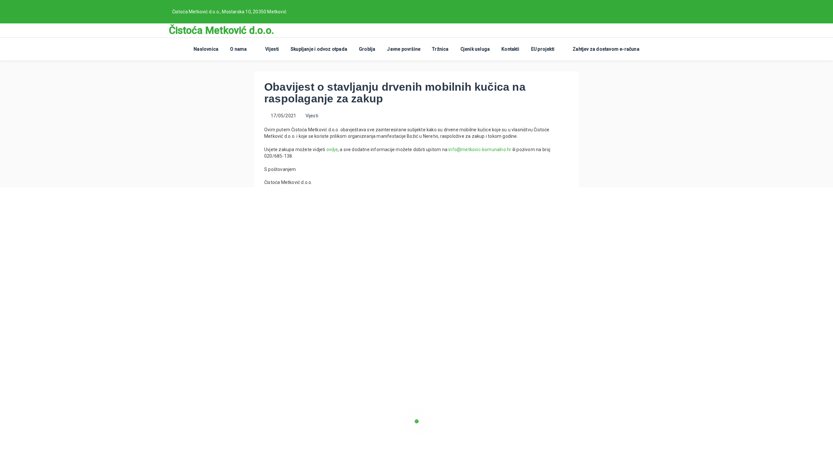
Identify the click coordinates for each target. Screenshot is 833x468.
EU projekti (542, 49)
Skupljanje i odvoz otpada (319, 49)
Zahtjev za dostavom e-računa (606, 49)
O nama (238, 49)
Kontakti (510, 49)
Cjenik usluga (475, 49)
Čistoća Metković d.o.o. (221, 30)
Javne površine (403, 49)
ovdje (332, 149)
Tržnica (440, 49)
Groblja (367, 49)
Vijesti (272, 49)
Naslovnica (206, 49)
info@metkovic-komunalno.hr (479, 149)
